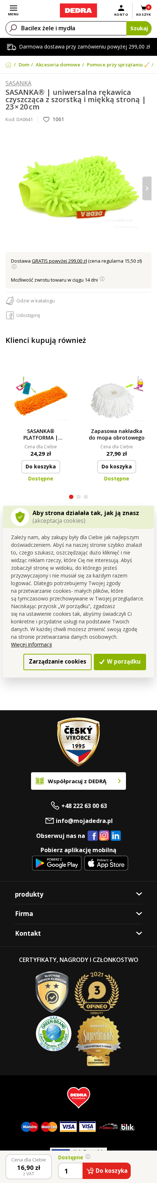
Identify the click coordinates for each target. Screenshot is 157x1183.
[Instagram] (104, 836)
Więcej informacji (31, 644)
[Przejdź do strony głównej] (78, 11)
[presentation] (10, 188)
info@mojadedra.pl (84, 821)
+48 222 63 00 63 (84, 806)
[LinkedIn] (116, 836)
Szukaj (139, 28)
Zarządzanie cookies (57, 661)
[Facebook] (93, 836)
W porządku (123, 661)
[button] (71, 497)
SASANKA (18, 83)
